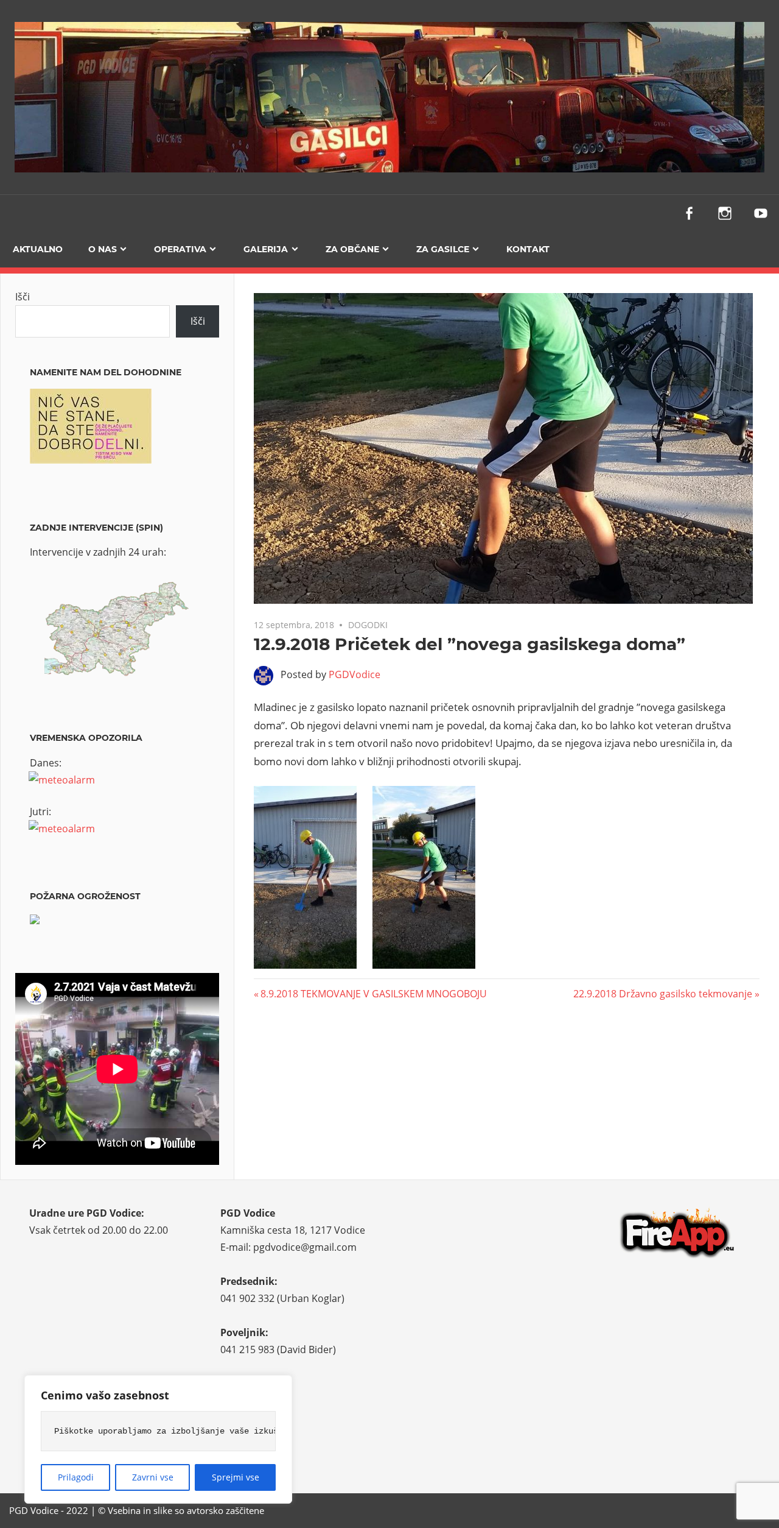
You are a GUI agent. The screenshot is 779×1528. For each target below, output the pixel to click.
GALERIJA (265, 249)
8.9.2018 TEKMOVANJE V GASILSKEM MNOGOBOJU (373, 993)
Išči (22, 296)
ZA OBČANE (352, 249)
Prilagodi (76, 1477)
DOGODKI (368, 625)
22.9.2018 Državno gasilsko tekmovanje (662, 993)
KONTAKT (528, 249)
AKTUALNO (38, 249)
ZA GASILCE (442, 249)
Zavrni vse (152, 1477)
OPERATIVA (180, 249)
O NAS (102, 249)
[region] (158, 1439)
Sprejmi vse (235, 1477)
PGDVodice (354, 674)
